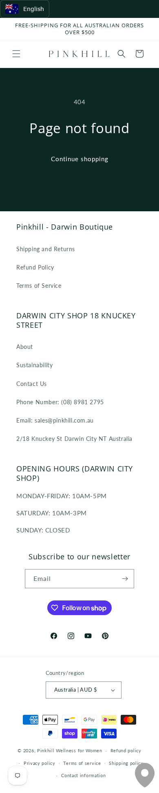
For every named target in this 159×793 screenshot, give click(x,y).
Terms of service (82, 763)
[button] (16, 54)
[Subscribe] (125, 578)
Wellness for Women (79, 750)
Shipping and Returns (45, 248)
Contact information (83, 775)
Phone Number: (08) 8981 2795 (60, 402)
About (24, 346)
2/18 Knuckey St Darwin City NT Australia (74, 438)
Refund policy (125, 750)
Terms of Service (39, 285)
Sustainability (34, 364)
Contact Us (31, 383)
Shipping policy (126, 763)
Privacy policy (39, 763)
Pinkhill (46, 750)
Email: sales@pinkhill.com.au (55, 420)
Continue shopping (79, 158)
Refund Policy (35, 267)
